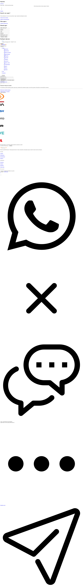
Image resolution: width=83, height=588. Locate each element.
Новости (5, 66)
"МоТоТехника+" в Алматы (5, 91)
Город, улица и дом (3, 27)
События (5, 68)
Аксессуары (6, 58)
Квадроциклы (6, 51)
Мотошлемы (6, 56)
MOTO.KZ (3, 44)
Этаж (1, 31)
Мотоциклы (6, 49)
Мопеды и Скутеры (7, 53)
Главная (1, 153)
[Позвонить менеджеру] (1, 174)
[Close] (5, 76)
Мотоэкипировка (7, 54)
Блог (3, 71)
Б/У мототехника (7, 65)
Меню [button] (3, 48)
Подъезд (1, 29)
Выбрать (2, 43)
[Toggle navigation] (5, 46)
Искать (11, 145)
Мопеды (1, 158)
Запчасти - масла (7, 63)
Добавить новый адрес (4, 23)
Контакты (2, 162)
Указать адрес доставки (4, 17)
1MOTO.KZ (6, 171)
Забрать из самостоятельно (4, 19)
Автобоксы (6, 60)
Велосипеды (6, 61)
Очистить (2, 3)
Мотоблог (5, 70)
